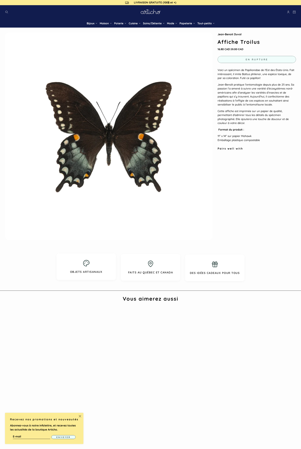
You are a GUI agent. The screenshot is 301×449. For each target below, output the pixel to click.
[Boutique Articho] (150, 12)
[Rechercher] (6, 12)
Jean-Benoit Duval (230, 34)
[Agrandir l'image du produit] (109, 136)
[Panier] (294, 12)
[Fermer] (80, 416)
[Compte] (288, 12)
